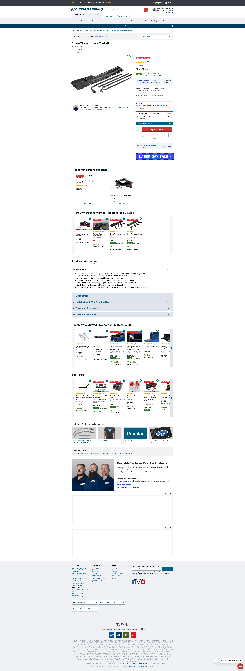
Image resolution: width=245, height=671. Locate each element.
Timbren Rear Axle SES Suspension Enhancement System (100, 399)
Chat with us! (96, 577)
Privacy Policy (157, 572)
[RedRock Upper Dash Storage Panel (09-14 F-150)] (101, 224)
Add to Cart (158, 129)
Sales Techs (115, 577)
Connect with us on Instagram (138, 582)
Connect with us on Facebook (134, 582)
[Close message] (172, 26)
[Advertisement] (122, 509)
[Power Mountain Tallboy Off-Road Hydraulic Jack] (168, 386)
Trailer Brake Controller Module (117, 398)
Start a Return (96, 570)
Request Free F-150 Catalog (80, 597)
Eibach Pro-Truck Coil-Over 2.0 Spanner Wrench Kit (84, 398)
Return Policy (95, 571)
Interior (139, 21)
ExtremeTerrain (132, 629)
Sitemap (121, 663)
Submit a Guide (116, 570)
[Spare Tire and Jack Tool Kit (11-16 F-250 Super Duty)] (134, 224)
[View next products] (171, 235)
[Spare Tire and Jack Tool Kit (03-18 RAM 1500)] (117, 224)
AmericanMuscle (106, 629)
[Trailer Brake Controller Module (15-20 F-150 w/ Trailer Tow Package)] (117, 386)
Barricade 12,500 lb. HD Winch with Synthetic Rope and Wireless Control (151, 400)
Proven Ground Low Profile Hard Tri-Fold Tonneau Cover (117, 349)
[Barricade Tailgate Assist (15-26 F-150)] (151, 337)
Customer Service (97, 575)
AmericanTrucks (120, 629)
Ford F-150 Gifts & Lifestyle (97, 30)
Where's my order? (97, 568)
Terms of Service (143, 666)
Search (146, 10)
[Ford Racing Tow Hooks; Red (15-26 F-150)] (134, 386)
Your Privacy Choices (147, 663)
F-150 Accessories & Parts (80, 30)
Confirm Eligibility (143, 92)
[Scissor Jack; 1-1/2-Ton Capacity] (84, 224)
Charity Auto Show (117, 573)
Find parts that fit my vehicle (81, 50)
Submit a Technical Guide (79, 578)
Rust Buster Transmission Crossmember (97, 348)
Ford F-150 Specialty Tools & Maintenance (119, 30)
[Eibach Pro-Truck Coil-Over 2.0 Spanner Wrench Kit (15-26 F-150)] (84, 386)
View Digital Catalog (78, 585)
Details (108, 3)
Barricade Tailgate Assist (151, 347)
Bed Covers (87, 21)
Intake (133, 21)
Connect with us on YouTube (143, 582)
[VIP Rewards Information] (167, 105)
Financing (75, 575)
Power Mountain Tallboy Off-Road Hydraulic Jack (168, 396)
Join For (166, 146)
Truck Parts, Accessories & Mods (83, 453)
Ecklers (142, 629)
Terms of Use (96, 582)
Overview (114, 568)
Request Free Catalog (78, 584)
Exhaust (121, 21)
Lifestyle (80, 21)
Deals (74, 21)
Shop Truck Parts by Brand (80, 573)
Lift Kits (145, 21)
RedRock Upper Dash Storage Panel (99, 235)
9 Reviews (150, 62)
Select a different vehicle (144, 123)
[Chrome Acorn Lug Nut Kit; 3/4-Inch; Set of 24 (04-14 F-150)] (84, 337)
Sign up (167, 569)
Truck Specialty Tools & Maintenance (121, 453)
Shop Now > (128, 26)
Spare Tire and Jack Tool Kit (117, 235)
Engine (115, 21)
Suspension (158, 21)
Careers (114, 571)
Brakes (94, 21)
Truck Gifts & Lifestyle (101, 453)
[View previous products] (73, 235)
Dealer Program (116, 575)
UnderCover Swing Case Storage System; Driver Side (168, 349)
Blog (73, 582)
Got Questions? (96, 573)
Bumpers (101, 21)
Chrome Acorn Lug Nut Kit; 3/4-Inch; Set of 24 (83, 347)
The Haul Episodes (77, 580)
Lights (151, 21)
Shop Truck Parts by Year (79, 568)
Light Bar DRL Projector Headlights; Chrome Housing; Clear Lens (134, 349)
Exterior (127, 21)
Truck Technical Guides (79, 577)
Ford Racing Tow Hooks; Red (134, 397)
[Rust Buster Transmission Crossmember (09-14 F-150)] (101, 337)
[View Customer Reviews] (141, 62)
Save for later (156, 135)
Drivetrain (108, 21)
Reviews (114, 578)
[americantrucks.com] (87, 9)
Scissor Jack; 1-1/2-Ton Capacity (83, 234)
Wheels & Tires (168, 21)
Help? (170, 123)
